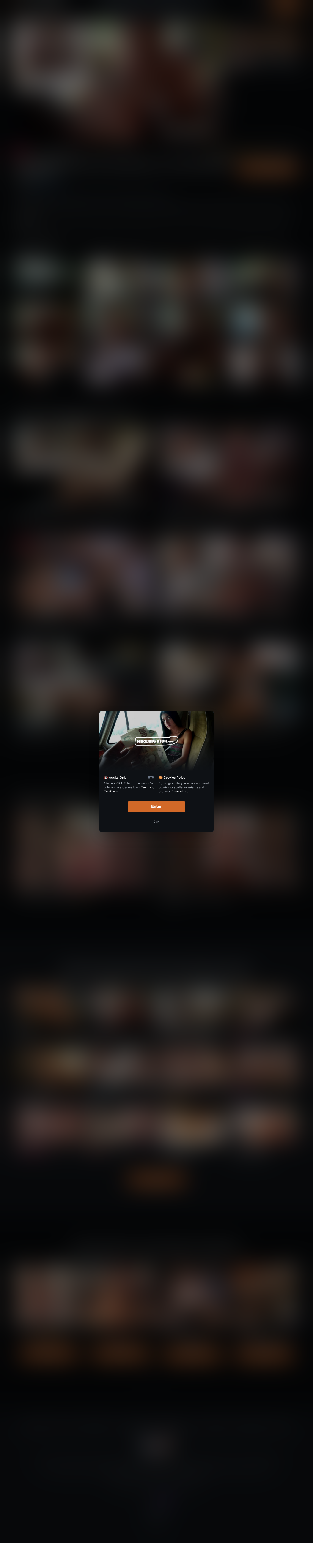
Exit (156, 822)
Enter (156, 806)
